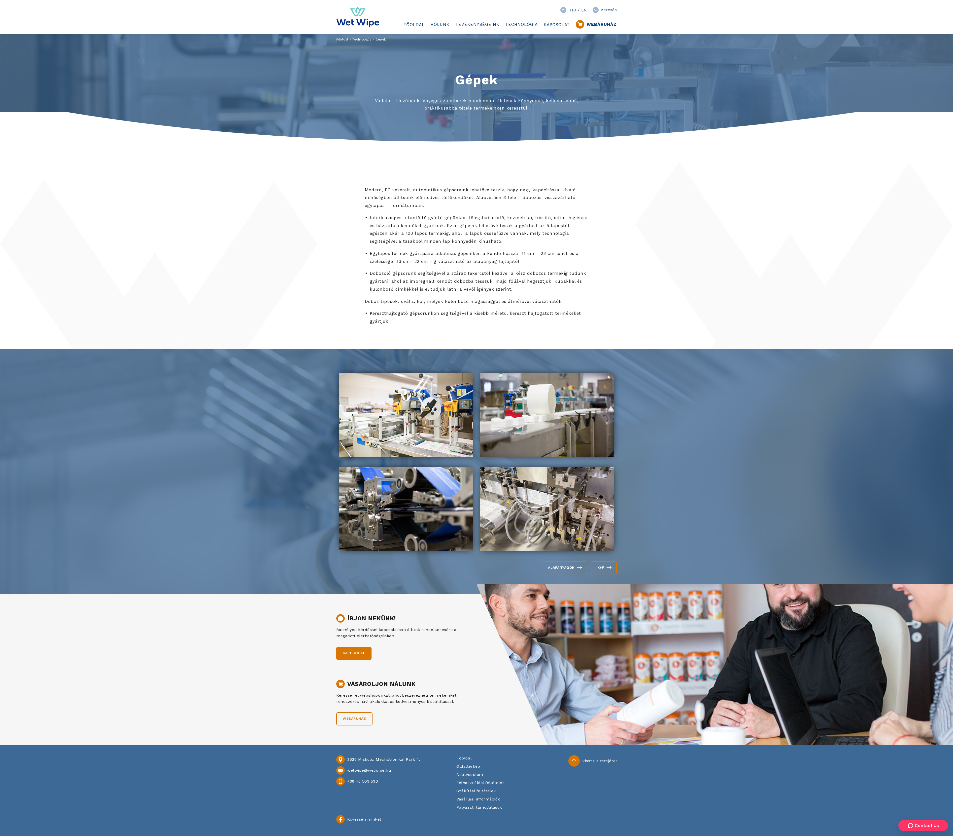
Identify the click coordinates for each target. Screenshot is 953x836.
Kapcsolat (354, 653)
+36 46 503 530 (362, 781)
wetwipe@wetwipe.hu (369, 770)
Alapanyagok (561, 567)
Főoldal (342, 39)
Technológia (362, 39)
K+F (600, 567)
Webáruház (354, 718)
